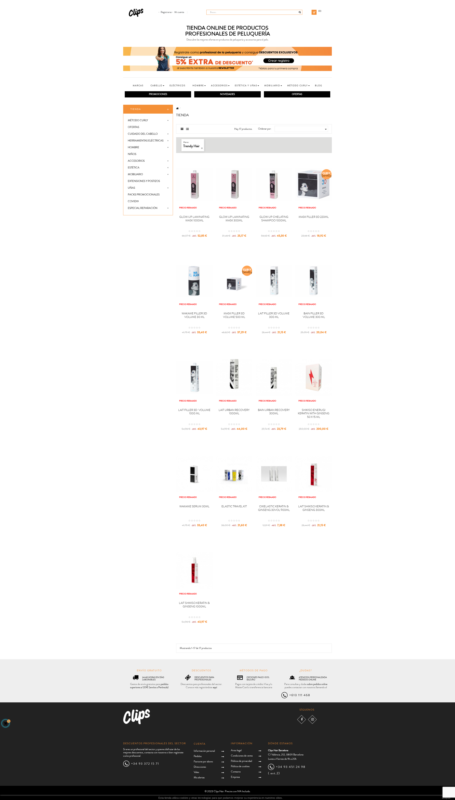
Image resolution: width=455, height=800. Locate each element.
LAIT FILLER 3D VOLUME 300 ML (274, 315)
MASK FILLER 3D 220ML (314, 217)
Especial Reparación (142, 208)
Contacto (236, 772)
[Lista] (187, 129)
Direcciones (200, 767)
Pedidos (198, 756)
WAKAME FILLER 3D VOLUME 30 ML (194, 315)
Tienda (135, 109)
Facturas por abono (203, 761)
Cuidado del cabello (143, 134)
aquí (215, 687)
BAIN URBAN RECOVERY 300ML (274, 412)
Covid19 (133, 201)
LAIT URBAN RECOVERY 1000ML (234, 412)
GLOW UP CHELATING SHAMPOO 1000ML (273, 218)
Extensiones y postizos (144, 181)
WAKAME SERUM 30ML (194, 506)
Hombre (133, 147)
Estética (133, 168)
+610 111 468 (299, 695)
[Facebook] (301, 719)
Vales (196, 772)
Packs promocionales (144, 194)
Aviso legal (236, 750)
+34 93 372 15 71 (145, 763)
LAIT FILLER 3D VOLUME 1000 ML (194, 412)
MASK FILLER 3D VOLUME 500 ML (234, 315)
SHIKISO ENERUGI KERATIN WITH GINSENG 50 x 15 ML (313, 413)
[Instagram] (312, 719)
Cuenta (199, 744)
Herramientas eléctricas (146, 141)
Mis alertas (199, 777)
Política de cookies (240, 766)
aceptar (446, 797)
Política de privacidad (241, 761)
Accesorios (136, 161)
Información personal (204, 751)
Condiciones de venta (242, 756)
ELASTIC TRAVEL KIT (234, 506)
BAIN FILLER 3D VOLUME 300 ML (313, 315)
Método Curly (138, 120)
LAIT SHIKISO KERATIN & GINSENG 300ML (313, 508)
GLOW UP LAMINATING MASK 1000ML (194, 218)
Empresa (235, 777)
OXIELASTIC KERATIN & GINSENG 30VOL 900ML (274, 508)
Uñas (131, 188)
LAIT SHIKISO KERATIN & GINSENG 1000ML (194, 604)
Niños (132, 154)
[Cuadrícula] (182, 129)
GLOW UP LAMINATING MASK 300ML (234, 218)
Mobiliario (135, 174)
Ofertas (133, 127)
